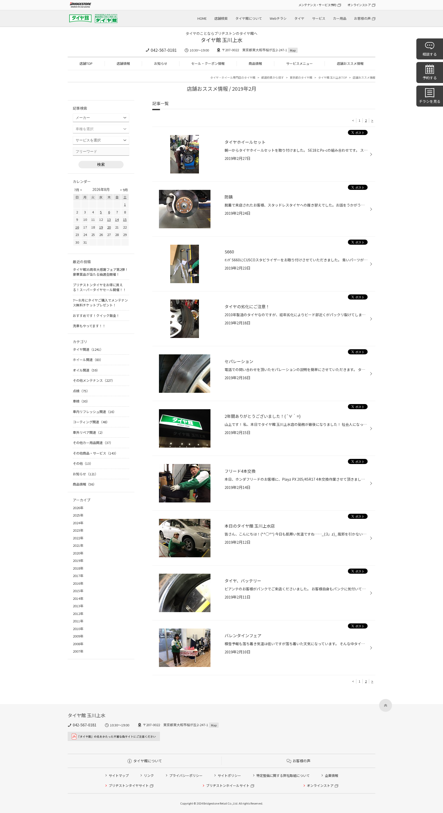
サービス (318, 18)
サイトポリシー (229, 775)
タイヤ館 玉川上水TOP (332, 77)
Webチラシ (278, 18)
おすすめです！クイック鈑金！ (96, 315)
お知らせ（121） (85, 473)
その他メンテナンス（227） (94, 380)
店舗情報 (123, 63)
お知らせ (160, 63)
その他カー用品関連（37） (93, 442)
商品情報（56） (84, 484)
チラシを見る (429, 101)
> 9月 (124, 189)
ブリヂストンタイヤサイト (129, 785)
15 (125, 219)
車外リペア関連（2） (89, 432)
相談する (429, 54)
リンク (149, 775)
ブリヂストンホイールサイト (227, 785)
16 (77, 227)
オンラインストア (359, 5)
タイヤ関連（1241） (88, 349)
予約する (429, 77)
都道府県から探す (272, 77)
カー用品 (339, 18)
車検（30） (81, 401)
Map (293, 50)
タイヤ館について (248, 18)
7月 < (78, 189)
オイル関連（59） (86, 370)
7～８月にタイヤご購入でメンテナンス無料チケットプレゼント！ (100, 303)
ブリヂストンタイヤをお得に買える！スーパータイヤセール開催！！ (99, 287)
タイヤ (299, 18)
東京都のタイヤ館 (301, 77)
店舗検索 (221, 18)
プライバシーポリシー (186, 775)
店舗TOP (86, 63)
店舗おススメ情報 (350, 63)
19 (101, 227)
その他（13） (83, 463)
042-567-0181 (164, 50)
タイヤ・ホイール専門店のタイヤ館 (232, 77)
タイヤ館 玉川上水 (222, 40)
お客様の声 (362, 18)
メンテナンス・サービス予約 (317, 5)
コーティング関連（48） (91, 421)
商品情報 (255, 63)
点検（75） (81, 390)
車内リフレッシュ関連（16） (94, 411)
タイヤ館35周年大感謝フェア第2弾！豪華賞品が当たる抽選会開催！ (100, 272)
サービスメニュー (299, 63)
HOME (202, 18)
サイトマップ (119, 775)
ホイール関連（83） (88, 359)
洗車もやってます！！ (89, 325)
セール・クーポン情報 (208, 63)
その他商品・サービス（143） (95, 453)
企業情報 (331, 775)
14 (117, 219)
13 (109, 219)
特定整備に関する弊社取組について (283, 775)
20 (109, 227)
